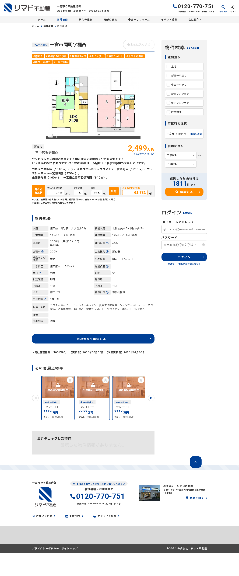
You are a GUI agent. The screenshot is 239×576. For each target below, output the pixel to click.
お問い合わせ (44, 516)
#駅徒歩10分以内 (56, 56)
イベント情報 (169, 19)
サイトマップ (70, 548)
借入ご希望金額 (54, 188)
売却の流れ (110, 19)
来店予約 (74, 516)
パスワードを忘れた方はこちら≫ (184, 263)
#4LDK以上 (96, 56)
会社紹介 (193, 19)
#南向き (38, 56)
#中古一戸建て (42, 62)
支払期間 (78, 188)
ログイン (184, 257)
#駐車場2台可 (78, 56)
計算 (114, 191)
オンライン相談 (107, 516)
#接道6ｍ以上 (115, 56)
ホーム (42, 19)
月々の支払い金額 (131, 188)
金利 (93, 188)
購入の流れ (85, 19)
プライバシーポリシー (45, 548)
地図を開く (197, 497)
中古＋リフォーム (139, 19)
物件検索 (62, 19)
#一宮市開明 (61, 62)
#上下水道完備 (135, 56)
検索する (186, 192)
